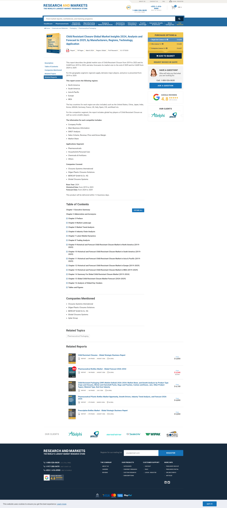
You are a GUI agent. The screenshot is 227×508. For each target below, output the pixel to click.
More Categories (170, 23)
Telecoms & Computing (132, 23)
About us (105, 466)
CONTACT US (154, 1)
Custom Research (130, 472)
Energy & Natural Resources (105, 23)
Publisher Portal (172, 469)
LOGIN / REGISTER (177, 1)
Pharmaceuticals (62, 24)
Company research (130, 469)
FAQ (163, 1)
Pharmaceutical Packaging (78, 336)
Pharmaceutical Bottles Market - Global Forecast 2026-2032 (102, 369)
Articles (169, 475)
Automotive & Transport (120, 23)
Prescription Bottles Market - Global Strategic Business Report (103, 410)
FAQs (146, 469)
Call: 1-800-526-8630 (166, 80)
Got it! (210, 504)
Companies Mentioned (53, 70)
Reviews (105, 472)
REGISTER (170, 453)
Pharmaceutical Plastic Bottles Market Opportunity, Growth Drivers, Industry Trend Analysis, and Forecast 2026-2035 (122, 398)
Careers (105, 469)
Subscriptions (129, 475)
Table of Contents (51, 67)
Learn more (61, 504)
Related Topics (50, 74)
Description (49, 63)
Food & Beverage (143, 23)
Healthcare (48, 24)
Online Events (171, 472)
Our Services (180, 23)
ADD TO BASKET (165, 56)
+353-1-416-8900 (156, 8)
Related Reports (51, 77)
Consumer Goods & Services (156, 23)
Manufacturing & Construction (89, 23)
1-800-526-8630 (140, 10)
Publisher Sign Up (172, 466)
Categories (127, 466)
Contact (148, 466)
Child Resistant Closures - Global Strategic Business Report (101, 355)
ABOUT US (142, 1)
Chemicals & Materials (76, 23)
